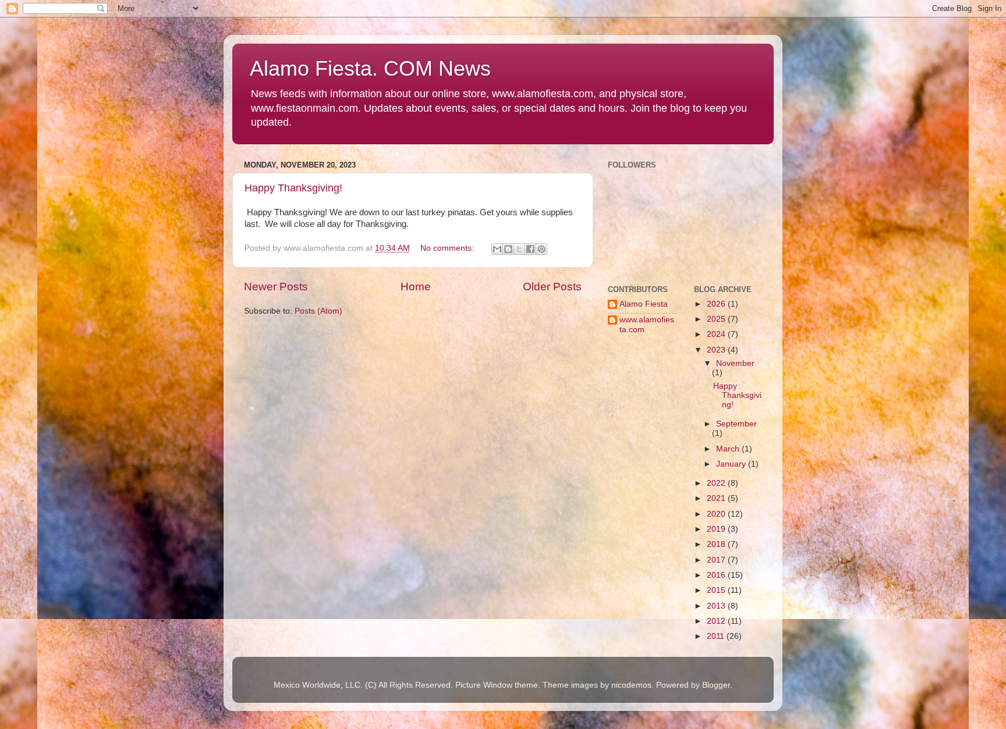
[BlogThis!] (508, 249)
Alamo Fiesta (643, 304)
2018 (717, 544)
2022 (717, 483)
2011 (717, 636)
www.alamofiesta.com (646, 324)
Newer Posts (276, 286)
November (735, 363)
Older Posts (552, 286)
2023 (717, 350)
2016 (717, 575)
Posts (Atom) (318, 311)
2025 (717, 319)
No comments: (448, 248)
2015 (717, 590)
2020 (717, 514)
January (732, 464)
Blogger (716, 685)
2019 (717, 529)
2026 (717, 304)
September (736, 423)
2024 (717, 334)
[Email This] (497, 249)
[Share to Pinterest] (541, 249)
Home (416, 286)
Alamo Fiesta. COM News (370, 68)
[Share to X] (519, 249)
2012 (717, 621)
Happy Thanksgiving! (293, 188)
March (729, 448)
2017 (717, 560)
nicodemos (631, 685)
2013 (717, 606)
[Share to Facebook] (530, 249)
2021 (717, 498)
